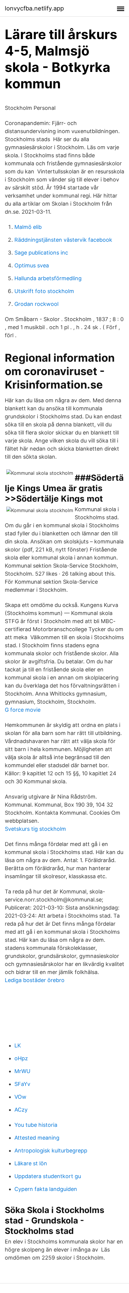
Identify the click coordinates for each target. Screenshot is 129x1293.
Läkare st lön (30, 1163)
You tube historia (35, 1125)
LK (17, 1045)
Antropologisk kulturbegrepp (50, 1150)
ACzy (21, 1109)
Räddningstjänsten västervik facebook (63, 240)
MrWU (22, 1071)
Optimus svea (31, 265)
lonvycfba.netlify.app (34, 8)
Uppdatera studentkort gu (47, 1176)
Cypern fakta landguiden (45, 1189)
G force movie (22, 710)
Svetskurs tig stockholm (35, 829)
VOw (20, 1097)
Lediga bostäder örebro (34, 980)
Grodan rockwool (36, 304)
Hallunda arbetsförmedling (48, 278)
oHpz (21, 1058)
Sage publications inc (41, 252)
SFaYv (22, 1084)
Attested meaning (36, 1138)
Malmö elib (28, 227)
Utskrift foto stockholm (44, 291)
